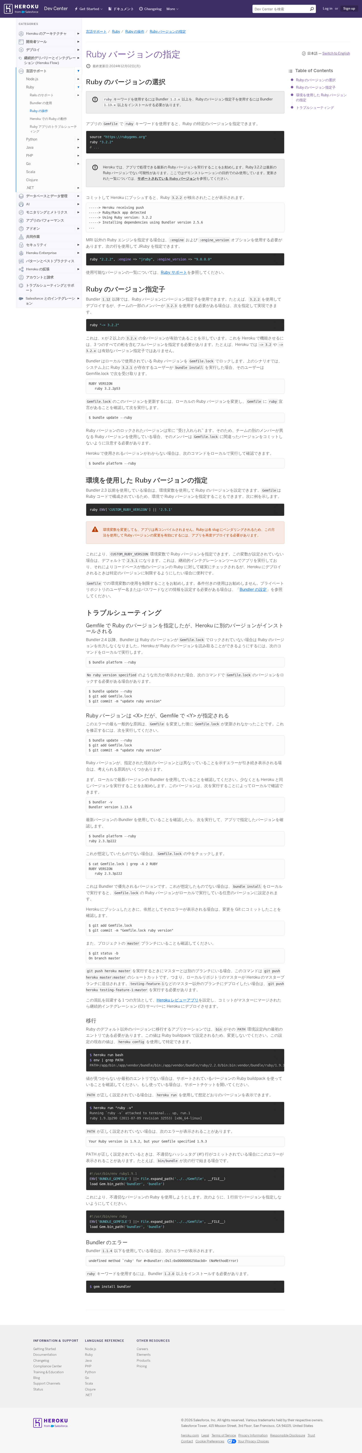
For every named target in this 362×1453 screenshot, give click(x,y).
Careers (142, 1349)
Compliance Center (47, 1366)
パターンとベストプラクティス (50, 261)
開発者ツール (36, 41)
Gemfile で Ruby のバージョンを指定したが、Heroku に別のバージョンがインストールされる (185, 628)
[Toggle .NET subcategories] (78, 188)
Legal (205, 1435)
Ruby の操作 (39, 111)
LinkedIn (264, 1341)
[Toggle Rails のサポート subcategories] (78, 95)
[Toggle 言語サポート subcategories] (78, 71)
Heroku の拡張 (37, 269)
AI (28, 204)
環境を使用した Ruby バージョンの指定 (147, 480)
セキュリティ (36, 244)
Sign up (349, 8)
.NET (30, 188)
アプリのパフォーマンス (45, 220)
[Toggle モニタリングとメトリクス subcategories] (78, 212)
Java (29, 147)
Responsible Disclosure (287, 1435)
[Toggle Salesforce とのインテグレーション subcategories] (78, 298)
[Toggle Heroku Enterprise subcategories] (78, 253)
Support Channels (46, 1383)
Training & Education (48, 1372)
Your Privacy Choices (253, 1441)
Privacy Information (253, 1435)
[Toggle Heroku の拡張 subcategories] (78, 269)
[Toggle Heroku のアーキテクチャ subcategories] (78, 33)
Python (31, 139)
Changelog (153, 9)
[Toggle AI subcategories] (78, 204)
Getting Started (44, 1349)
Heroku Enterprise (41, 253)
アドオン (33, 228)
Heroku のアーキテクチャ (46, 33)
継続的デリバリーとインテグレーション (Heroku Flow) (50, 60)
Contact (187, 1441)
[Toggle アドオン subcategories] (78, 228)
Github (257, 1341)
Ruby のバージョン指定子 (316, 87)
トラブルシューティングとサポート (50, 287)
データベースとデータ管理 (46, 196)
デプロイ (33, 50)
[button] (279, 136)
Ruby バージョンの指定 (168, 31)
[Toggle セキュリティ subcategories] (78, 244)
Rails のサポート (42, 95)
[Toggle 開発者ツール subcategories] (78, 41)
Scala (30, 172)
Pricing (142, 1366)
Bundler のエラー (107, 1242)
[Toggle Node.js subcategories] (78, 79)
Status (38, 1389)
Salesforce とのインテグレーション (50, 301)
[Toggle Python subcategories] (78, 139)
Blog (36, 1378)
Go (28, 163)
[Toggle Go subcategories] (78, 163)
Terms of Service (224, 1435)
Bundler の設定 (253, 589)
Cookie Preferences (210, 1441)
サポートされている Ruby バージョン (166, 178)
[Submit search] (312, 9)
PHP (29, 155)
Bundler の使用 (41, 103)
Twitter (249, 1341)
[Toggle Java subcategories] (78, 147)
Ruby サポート (174, 272)
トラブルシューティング (315, 107)
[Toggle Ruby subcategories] (78, 87)
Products (143, 1360)
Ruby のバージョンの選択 (316, 80)
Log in (327, 8)
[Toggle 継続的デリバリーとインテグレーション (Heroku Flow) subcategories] (78, 58)
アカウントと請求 (40, 277)
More (170, 9)
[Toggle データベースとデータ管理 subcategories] (78, 196)
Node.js (32, 79)
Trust (311, 1435)
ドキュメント (123, 9)
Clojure (32, 180)
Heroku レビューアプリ (177, 1000)
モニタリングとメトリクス (46, 212)
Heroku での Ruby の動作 (48, 119)
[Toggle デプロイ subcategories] (78, 49)
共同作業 (33, 236)
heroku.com (190, 1435)
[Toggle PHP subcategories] (78, 155)
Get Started (89, 9)
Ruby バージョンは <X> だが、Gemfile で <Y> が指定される (157, 715)
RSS (242, 1341)
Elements (144, 1354)
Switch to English (336, 53)
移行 (91, 1020)
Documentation (45, 1354)
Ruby (30, 87)
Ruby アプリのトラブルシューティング (53, 129)
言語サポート (36, 71)
